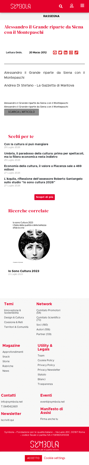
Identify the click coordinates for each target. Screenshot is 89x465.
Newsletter (11, 414)
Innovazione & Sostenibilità (12, 311)
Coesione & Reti (13, 322)
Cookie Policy (46, 360)
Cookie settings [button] (54, 458)
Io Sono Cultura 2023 (23, 271)
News (5, 371)
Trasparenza (45, 384)
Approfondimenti (12, 352)
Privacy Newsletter (49, 370)
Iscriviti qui (7, 420)
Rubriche (7, 366)
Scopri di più (44, 197)
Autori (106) (43, 329)
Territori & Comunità (16, 327)
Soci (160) (42, 325)
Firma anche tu (49, 419)
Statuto (42, 374)
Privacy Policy (46, 365)
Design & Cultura (14, 317)
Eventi (46, 395)
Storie (6, 361)
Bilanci (42, 379)
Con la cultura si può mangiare (26, 144)
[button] (63, 61)
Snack (6, 356)
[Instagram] (71, 53)
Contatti (8, 395)
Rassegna (51, 16)
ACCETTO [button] (33, 458)
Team (41, 355)
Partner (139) (43, 334)
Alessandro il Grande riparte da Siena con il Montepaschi (43, 29)
